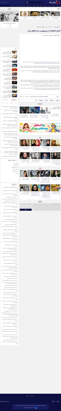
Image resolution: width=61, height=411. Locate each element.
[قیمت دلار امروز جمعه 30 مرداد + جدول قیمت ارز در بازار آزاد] (35, 173)
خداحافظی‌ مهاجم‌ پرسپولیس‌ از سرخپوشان (55, 115)
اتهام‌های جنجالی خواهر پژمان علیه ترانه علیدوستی (35, 161)
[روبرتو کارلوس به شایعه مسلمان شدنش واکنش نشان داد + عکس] (14, 95)
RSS (2, 2)
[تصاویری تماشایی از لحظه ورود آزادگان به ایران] (9, 16)
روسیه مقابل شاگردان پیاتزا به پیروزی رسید (10, 201)
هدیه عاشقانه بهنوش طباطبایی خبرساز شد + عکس (9, 199)
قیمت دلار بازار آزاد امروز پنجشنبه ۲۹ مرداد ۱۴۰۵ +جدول (45, 17)
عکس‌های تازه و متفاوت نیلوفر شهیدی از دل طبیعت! (46, 149)
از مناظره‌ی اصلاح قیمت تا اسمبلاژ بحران (11, 224)
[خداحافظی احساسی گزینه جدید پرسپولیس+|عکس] (35, 110)
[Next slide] (17, 16)
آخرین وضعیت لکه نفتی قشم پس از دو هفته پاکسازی (6, 62)
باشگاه (46, 100)
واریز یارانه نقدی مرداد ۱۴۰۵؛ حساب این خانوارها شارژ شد (6, 70)
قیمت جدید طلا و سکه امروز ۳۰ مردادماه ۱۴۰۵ (56, 193)
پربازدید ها (13, 99)
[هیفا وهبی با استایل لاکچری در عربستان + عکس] (24, 173)
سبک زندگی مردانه (15, 167)
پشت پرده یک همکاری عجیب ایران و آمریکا (9, 131)
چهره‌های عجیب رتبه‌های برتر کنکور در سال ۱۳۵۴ (9, 251)
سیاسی (49, 6)
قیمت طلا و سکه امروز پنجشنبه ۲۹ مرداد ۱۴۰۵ (35, 17)
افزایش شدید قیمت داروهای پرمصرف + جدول (55, 17)
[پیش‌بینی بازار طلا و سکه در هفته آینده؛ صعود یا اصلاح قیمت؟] (14, 52)
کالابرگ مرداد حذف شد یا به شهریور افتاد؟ (10, 311)
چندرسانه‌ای (18, 6)
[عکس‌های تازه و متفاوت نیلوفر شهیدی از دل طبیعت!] (45, 142)
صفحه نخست (58, 6)
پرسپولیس (57, 100)
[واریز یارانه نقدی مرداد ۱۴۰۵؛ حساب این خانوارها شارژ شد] (14, 70)
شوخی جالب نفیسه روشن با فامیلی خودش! (25, 148)
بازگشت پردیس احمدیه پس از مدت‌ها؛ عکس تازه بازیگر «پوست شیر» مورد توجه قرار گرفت (56, 162)
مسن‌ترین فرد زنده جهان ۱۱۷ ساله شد (7, 57)
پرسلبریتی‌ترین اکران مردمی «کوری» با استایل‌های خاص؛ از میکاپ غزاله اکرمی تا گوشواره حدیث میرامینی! (45, 180)
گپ (59, 401)
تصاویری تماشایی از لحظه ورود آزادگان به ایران (9, 24)
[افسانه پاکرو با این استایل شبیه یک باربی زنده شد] (56, 173)
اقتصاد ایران (16, 163)
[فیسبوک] (25, 96)
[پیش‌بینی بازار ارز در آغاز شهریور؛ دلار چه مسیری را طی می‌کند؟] (14, 65)
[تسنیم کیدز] (40, 128)
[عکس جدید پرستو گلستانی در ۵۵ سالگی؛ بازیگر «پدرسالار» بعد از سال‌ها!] (56, 142)
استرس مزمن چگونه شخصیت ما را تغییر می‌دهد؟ (9, 233)
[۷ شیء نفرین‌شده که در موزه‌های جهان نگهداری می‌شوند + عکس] (14, 83)
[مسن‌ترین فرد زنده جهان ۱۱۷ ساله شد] (14, 57)
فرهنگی (37, 6)
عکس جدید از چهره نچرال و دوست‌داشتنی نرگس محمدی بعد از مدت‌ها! (35, 149)
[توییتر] (21, 96)
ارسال (26, 209)
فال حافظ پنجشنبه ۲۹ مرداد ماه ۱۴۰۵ (25, 17)
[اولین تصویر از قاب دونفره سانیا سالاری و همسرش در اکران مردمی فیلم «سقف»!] (35, 187)
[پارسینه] (54, 2)
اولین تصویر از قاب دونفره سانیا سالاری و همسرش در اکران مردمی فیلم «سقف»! (35, 194)
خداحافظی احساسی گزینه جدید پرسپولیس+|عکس (34, 116)
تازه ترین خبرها (15, 171)
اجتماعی (41, 6)
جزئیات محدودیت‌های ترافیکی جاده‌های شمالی (10, 292)
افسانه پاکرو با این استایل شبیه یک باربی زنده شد (56, 179)
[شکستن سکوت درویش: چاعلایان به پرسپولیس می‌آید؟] (45, 110)
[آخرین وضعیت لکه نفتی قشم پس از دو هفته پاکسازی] (14, 61)
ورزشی (34, 6)
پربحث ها (3, 99)
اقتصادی (53, 6)
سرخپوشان (41, 100)
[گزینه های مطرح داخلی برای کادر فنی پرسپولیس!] (24, 110)
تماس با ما (5, 2)
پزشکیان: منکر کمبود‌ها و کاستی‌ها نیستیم (10, 285)
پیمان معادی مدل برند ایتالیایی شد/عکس (46, 161)
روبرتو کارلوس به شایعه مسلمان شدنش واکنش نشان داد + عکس (6, 96)
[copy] (57, 96)
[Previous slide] (2, 16)
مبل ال (17, 173)
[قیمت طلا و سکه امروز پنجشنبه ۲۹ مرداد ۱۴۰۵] (35, 13)
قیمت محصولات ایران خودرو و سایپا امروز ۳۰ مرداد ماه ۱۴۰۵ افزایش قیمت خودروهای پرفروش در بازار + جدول (45, 195)
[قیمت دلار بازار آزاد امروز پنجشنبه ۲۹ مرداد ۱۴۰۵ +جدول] (45, 13)
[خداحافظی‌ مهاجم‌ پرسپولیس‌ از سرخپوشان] (56, 109)
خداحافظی (51, 100)
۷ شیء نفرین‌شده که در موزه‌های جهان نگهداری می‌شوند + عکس (7, 83)
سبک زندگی (23, 6)
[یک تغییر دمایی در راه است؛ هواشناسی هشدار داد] (14, 87)
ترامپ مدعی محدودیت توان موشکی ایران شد (10, 340)
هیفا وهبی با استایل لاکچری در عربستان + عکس (24, 179)
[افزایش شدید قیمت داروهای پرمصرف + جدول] (55, 13)
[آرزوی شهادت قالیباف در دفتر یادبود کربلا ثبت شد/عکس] (14, 91)
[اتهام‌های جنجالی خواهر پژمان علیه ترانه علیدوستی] (35, 155)
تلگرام (55, 401)
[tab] (11, 26)
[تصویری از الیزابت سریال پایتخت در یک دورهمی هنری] (24, 155)
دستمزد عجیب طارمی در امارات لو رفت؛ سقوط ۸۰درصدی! (7, 79)
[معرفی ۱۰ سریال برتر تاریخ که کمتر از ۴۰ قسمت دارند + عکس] (14, 74)
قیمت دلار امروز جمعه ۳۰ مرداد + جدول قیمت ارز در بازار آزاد (35, 180)
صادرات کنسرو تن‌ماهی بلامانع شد (12, 278)
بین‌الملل (45, 6)
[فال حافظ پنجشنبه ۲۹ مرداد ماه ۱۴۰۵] (25, 13)
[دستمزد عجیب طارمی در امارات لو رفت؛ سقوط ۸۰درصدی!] (14, 78)
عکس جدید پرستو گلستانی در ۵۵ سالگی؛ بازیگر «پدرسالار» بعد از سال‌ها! (55, 149)
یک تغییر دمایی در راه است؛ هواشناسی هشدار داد (7, 87)
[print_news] (27, 96)
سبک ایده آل (15, 165)
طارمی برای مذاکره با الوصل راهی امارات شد (10, 219)
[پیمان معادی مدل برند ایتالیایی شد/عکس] (45, 155)
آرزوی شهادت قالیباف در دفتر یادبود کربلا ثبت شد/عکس (6, 92)
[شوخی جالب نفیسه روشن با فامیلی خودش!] (24, 142)
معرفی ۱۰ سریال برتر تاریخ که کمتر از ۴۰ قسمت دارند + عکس (6, 74)
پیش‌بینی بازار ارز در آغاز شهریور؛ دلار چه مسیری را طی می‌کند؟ (6, 66)
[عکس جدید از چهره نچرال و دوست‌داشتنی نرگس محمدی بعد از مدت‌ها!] (35, 142)
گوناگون (58, 8)
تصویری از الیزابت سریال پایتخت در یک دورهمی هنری (25, 162)
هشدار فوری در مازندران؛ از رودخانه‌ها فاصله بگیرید (9, 329)
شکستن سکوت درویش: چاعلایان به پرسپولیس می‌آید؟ (44, 117)
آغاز (36, 100)
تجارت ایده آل (15, 169)
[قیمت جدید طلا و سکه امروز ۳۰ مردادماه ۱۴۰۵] (56, 187)
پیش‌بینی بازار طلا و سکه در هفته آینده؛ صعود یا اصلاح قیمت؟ (7, 53)
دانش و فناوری (29, 6)
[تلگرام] (23, 96)
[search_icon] (27, 3)
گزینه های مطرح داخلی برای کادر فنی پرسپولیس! (24, 116)
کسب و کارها (13, 6)
